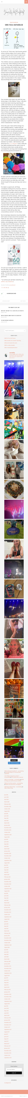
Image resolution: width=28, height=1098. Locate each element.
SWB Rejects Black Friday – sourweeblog (13, 786)
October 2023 (7, 858)
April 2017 (6, 1041)
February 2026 (7, 804)
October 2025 (7, 808)
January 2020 (7, 963)
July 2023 (6, 865)
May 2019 (6, 982)
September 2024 (7, 834)
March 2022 (6, 902)
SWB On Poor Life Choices (10, 338)
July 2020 (6, 949)
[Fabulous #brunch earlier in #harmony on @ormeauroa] (14, 429)
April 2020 (6, 956)
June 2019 (6, 980)
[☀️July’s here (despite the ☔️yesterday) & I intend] (14, 708)
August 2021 (7, 919)
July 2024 (6, 839)
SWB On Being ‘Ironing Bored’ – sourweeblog (14, 771)
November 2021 (7, 912)
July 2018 (6, 1006)
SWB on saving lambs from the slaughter (11, 315)
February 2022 (7, 905)
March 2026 (6, 801)
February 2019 (7, 989)
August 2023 (7, 862)
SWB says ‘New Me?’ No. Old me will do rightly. (12, 310)
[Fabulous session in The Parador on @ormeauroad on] (14, 409)
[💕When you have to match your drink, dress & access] (14, 648)
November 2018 (7, 996)
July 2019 (6, 977)
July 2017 (6, 1034)
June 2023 (6, 867)
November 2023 (7, 855)
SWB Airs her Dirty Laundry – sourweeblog (13, 783)
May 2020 (6, 954)
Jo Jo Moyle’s (13, 143)
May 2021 (6, 926)
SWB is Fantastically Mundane (10, 347)
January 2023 (7, 879)
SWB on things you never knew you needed (14, 780)
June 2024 (6, 841)
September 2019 (7, 973)
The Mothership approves (7, 320)
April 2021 (6, 928)
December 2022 (7, 881)
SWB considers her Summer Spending (12, 340)
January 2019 (7, 992)
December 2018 (7, 994)
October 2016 (7, 1055)
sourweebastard (12, 285)
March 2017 (6, 1043)
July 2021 (6, 921)
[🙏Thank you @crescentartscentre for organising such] (14, 748)
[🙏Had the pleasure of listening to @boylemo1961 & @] (14, 469)
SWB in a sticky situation (9, 345)
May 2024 (6, 844)
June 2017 (6, 1036)
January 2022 (7, 907)
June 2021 (6, 923)
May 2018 (6, 1010)
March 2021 (6, 931)
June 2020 (6, 952)
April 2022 (6, 900)
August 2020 (7, 947)
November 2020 (7, 940)
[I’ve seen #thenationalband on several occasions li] (14, 628)
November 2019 (7, 968)
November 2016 (7, 1053)
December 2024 (7, 827)
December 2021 (7, 909)
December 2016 (7, 1050)
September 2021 (7, 916)
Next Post (23, 301)
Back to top (23, 1096)
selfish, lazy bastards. (7, 281)
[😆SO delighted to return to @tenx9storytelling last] (14, 389)
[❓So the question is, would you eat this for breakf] (14, 489)
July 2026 (6, 794)
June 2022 (6, 895)
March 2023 (6, 874)
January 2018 (7, 1020)
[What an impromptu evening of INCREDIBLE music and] (14, 369)
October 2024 (7, 832)
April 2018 (6, 1013)
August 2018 (7, 1003)
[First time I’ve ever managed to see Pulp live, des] (14, 608)
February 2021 (7, 933)
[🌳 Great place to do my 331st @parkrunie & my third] (14, 529)
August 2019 (7, 975)
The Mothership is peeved (17, 777)
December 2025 (7, 806)
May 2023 (6, 870)
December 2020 (7, 938)
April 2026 (6, 799)
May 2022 (6, 898)
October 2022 (7, 886)
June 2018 (6, 1008)
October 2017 (7, 1027)
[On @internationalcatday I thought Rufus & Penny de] (14, 449)
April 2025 (6, 820)
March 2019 (6, 987)
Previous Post (6, 301)
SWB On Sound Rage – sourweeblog (12, 779)
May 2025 (6, 818)
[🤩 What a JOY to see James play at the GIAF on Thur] (14, 509)
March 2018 (6, 1015)
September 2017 (7, 1029)
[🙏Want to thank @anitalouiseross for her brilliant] (14, 549)
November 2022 (7, 884)
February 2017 (7, 1046)
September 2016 (7, 1057)
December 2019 (7, 966)
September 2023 (7, 860)
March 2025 (6, 823)
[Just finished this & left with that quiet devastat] (14, 589)
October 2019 (7, 970)
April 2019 (6, 985)
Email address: (14, 1066)
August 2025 (7, 811)
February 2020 (7, 961)
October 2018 (7, 999)
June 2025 (6, 816)
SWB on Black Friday (8, 788)
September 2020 (7, 945)
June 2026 (6, 797)
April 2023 (6, 872)
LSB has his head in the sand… (11, 343)
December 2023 (7, 853)
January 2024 (7, 851)
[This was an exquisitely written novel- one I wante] (14, 688)
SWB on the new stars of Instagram (13, 784)
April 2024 (6, 846)
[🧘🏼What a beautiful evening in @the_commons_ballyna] (14, 728)
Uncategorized (14, 22)
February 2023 (7, 877)
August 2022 (7, 891)
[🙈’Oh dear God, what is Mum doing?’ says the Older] (14, 668)
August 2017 (7, 1031)
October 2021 (7, 914)
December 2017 (7, 1022)
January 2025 (7, 825)
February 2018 (7, 1017)
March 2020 (6, 959)
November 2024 (7, 830)
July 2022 (6, 893)
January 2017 (7, 1048)
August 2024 (7, 837)
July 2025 (6, 813)
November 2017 (7, 1024)
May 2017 (6, 1039)
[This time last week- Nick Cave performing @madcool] (14, 569)
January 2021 (7, 935)
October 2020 (7, 942)
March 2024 (6, 848)
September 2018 (7, 1001)
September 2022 (7, 888)
